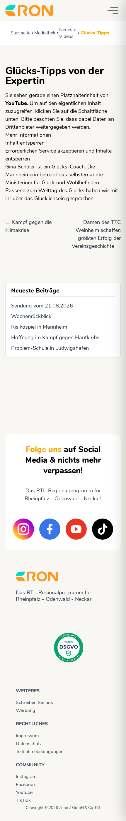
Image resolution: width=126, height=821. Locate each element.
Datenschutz (29, 743)
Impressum (27, 736)
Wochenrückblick (31, 316)
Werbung (25, 710)
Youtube (24, 792)
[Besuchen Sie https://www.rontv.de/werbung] (63, 391)
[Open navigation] (113, 11)
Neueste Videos (67, 33)
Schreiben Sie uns (34, 702)
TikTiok (23, 800)
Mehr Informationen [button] (28, 134)
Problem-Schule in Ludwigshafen (50, 348)
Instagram (26, 776)
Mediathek (44, 33)
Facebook (26, 784)
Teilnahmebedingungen (40, 751)
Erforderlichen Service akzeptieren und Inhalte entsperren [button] (58, 154)
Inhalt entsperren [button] (25, 142)
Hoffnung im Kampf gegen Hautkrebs (55, 337)
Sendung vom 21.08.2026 (42, 305)
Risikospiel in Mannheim (39, 326)
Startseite (20, 33)
